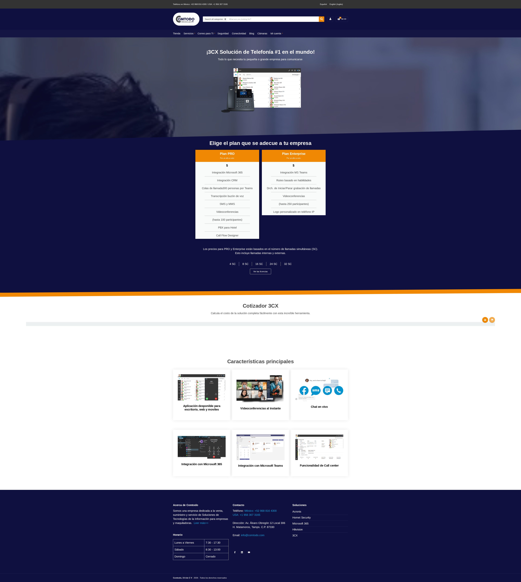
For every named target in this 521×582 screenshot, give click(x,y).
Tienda (176, 33)
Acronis (296, 511)
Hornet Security (301, 517)
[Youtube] (249, 552)
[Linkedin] (242, 552)
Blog (251, 33)
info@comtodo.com (252, 535)
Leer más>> (201, 522)
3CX (294, 535)
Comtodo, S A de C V (182, 578)
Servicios (188, 33)
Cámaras (262, 33)
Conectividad (239, 33)
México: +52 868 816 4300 (260, 510)
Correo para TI (205, 33)
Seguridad (223, 33)
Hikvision (297, 529)
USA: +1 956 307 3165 (246, 514)
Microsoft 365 (300, 523)
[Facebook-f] (235, 552)
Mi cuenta (276, 33)
